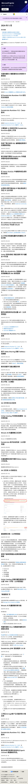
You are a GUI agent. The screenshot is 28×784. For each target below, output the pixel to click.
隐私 (17, 776)
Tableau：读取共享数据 (17, 363)
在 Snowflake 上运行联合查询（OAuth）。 (16, 232)
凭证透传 (3, 635)
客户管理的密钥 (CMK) (12, 614)
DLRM (19, 374)
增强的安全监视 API (8, 328)
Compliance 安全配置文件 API (11, 327)
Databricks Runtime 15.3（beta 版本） (10, 35)
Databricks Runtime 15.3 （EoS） (12, 123)
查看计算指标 (22, 140)
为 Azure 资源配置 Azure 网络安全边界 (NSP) (14, 92)
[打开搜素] (26, 14)
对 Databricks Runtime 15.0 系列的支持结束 (11, 33)
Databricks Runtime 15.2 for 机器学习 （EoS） (12, 125)
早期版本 (3, 780)
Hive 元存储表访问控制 (12, 635)
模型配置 (9, 307)
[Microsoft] (14, 14)
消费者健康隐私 (4, 782)
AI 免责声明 (20, 778)
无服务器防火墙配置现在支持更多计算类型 (10, 32)
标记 (18, 301)
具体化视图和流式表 (9, 298)
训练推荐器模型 (20, 376)
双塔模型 (9, 374)
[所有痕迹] (2, 22)
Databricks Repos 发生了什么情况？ (9, 412)
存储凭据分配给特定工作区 (8, 399)
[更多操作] (26, 22)
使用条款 (12, 782)
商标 (16, 782)
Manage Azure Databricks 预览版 (11, 602)
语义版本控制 (9, 288)
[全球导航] (1, 14)
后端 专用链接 (7, 200)
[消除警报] (26, 2)
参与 (11, 780)
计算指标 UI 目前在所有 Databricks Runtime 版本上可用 (13, 37)
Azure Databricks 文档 (9, 21)
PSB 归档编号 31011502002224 (7, 776)
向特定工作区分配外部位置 (18, 398)
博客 (7, 780)
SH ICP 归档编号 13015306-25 (7, 774)
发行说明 (17, 21)
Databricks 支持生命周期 (7, 107)
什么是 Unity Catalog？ (18, 645)
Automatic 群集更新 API (9, 330)
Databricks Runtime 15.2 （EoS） (12, 346)
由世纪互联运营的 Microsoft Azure (8, 778)
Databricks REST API (12, 677)
